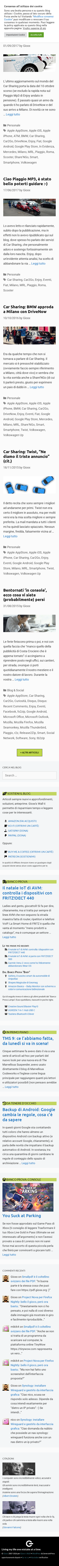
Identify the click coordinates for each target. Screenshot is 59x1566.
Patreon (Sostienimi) (22, 856)
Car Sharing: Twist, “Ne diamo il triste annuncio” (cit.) (26, 456)
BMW (24, 136)
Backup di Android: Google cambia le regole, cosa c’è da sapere (28, 1114)
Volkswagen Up (13, 435)
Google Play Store (26, 146)
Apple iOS (35, 130)
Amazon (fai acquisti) (22, 821)
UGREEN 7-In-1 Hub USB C (21, 1010)
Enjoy (31, 141)
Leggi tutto (13, 114)
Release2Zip (28, 733)
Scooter (8, 157)
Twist (24, 430)
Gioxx (5, 1553)
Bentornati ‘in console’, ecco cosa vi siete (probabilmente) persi (25, 595)
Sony (32, 738)
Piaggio (40, 152)
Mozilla (8, 722)
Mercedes (9, 152)
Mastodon (35, 1557)
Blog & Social (15, 690)
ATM (17, 136)
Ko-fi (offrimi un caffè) (23, 825)
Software (22, 738)
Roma (50, 152)
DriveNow (20, 141)
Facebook (9, 711)
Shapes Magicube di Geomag (23, 982)
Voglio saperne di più (34, 28)
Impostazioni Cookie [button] (15, 35)
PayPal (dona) (17, 835)
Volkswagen (29, 162)
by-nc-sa (25, 1557)
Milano (22, 152)
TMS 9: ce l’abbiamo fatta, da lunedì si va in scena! (28, 1040)
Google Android (23, 563)
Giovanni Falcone (11, 1527)
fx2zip (21, 711)
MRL (31, 152)
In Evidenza (46, 146)
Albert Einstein (10, 1496)
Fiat (39, 141)
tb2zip (41, 738)
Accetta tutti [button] (36, 35)
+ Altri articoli (29, 752)
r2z (16, 733)
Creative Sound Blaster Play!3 (23, 1006)
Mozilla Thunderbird (33, 727)
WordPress (36, 1553)
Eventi (47, 279)
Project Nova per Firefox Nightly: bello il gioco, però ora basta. (31, 1302)
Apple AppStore (17, 130)
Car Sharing (37, 136)
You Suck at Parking (21, 1215)
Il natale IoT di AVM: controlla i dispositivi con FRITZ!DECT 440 (27, 893)
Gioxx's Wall (25, 1553)
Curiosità (20, 701)
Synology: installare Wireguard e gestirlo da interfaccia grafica (32, 1390)
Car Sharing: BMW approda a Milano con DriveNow (28, 309)
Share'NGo (22, 157)
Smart (34, 157)
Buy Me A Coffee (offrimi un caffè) (30, 851)
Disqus (31, 701)
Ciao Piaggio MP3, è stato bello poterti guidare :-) (27, 181)
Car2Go (8, 141)
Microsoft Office (13, 717)
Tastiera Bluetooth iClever (21, 1014)
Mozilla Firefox (23, 722)
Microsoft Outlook (36, 717)
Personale (13, 125)
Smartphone (11, 162)
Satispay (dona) (18, 830)
